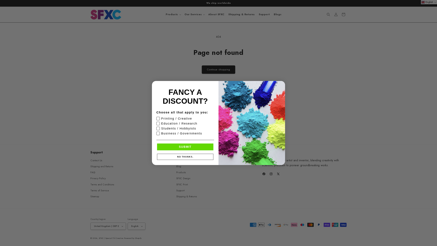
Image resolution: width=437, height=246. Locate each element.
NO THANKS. (185, 157)
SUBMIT (185, 146)
